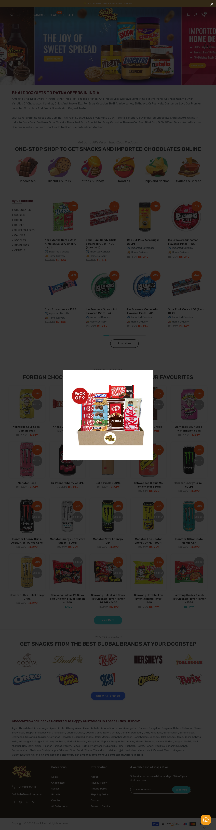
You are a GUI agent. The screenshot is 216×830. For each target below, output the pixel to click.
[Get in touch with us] (206, 820)
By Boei (206, 827)
